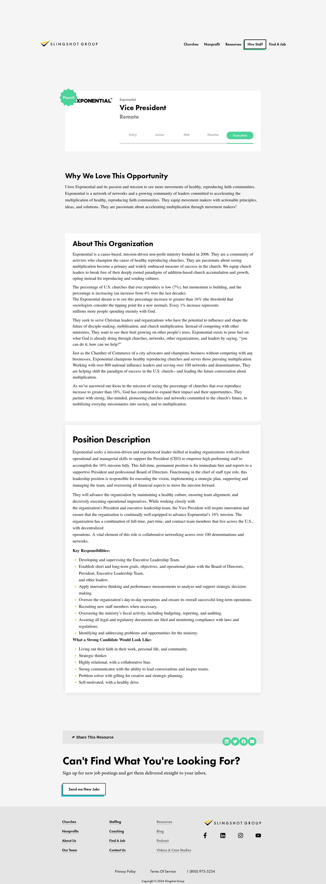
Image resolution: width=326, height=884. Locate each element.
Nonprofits (70, 831)
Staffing (115, 822)
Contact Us (117, 850)
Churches (191, 44)
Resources (233, 44)
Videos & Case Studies (174, 850)
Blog (160, 831)
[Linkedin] (223, 835)
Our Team (69, 850)
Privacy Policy (125, 871)
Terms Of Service (163, 871)
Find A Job (277, 44)
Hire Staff (255, 44)
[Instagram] (240, 835)
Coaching (116, 831)
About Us (69, 840)
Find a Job (117, 840)
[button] (133, 134)
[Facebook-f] (205, 835)
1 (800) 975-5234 (201, 871)
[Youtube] (258, 835)
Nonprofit (212, 44)
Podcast (163, 840)
